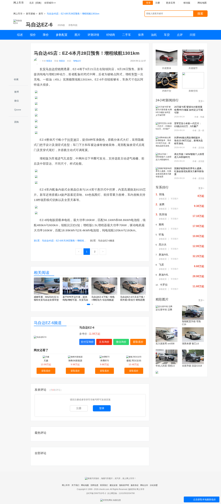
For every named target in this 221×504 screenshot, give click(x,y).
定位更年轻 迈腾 (164, 309)
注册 (157, 2)
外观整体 (166, 68)
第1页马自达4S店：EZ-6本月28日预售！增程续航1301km (60, 240)
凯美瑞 (163, 214)
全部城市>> (50, 2)
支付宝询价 (87, 341)
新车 (41, 13)
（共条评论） (55, 390)
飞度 (161, 264)
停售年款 (72, 25)
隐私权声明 (124, 485)
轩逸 (161, 234)
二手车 (126, 34)
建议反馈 (113, 485)
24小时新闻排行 (167, 100)
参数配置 (61, 34)
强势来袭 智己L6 (190, 343)
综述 (20, 34)
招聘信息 (94, 485)
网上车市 (18, 2)
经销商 (110, 34)
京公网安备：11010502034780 (121, 493)
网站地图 (85, 485)
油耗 (154, 34)
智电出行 (77, 61)
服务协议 (134, 485)
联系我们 (104, 485)
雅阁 (161, 224)
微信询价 (121, 341)
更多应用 (170, 2)
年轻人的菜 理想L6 (165, 365)
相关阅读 (41, 272)
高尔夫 (162, 244)
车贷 (167, 34)
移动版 (186, 2)
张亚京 (49, 61)
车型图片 (174, 199)
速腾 (161, 204)
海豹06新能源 (75, 360)
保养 (141, 34)
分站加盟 (154, 485)
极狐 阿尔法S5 (134, 360)
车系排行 (162, 187)
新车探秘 (30, 13)
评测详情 (93, 34)
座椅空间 (193, 91)
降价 (46, 34)
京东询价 (104, 341)
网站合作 (144, 485)
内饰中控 (166, 91)
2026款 (61, 25)
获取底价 (138, 341)
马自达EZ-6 (39, 25)
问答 (193, 34)
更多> (201, 101)
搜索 (200, 13)
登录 (148, 2)
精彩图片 (162, 299)
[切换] (38, 2)
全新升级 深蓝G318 (192, 365)
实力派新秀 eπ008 (165, 343)
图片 (77, 34)
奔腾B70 (104, 360)
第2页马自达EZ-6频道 (102, 240)
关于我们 (75, 485)
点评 (180, 34)
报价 (33, 34)
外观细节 (193, 68)
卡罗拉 (164, 284)
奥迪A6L (164, 254)
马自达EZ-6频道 (48, 323)
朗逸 (161, 194)
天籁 (46, 360)
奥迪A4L (164, 274)
